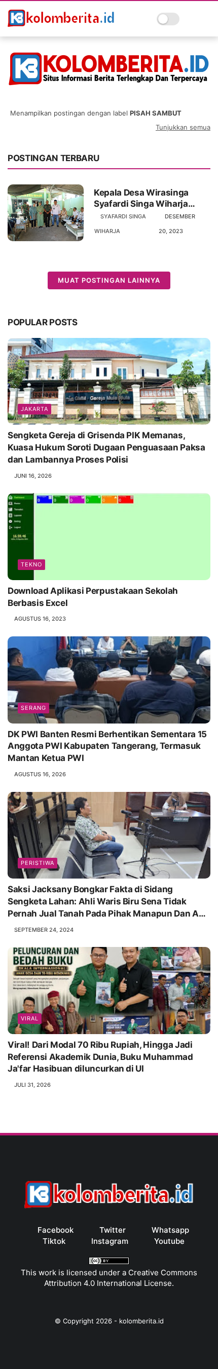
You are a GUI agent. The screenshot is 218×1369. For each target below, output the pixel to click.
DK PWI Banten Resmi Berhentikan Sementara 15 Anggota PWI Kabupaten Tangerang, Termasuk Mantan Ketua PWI (107, 746)
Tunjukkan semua (183, 127)
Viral (30, 1018)
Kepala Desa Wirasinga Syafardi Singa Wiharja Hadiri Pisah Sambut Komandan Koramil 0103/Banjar (141, 198)
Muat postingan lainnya (109, 280)
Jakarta (34, 408)
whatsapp (170, 1230)
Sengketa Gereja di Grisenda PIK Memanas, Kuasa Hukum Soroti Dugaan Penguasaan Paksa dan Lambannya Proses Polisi (106, 447)
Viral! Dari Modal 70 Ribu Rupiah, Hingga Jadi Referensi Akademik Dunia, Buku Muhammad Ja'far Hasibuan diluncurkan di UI (100, 1057)
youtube (169, 1241)
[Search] (190, 19)
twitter (112, 1230)
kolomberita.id (141, 1321)
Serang (33, 707)
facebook (56, 1230)
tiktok (54, 1241)
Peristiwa (37, 862)
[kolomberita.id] (61, 26)
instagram (109, 1241)
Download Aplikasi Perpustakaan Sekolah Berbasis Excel (93, 597)
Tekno (31, 564)
